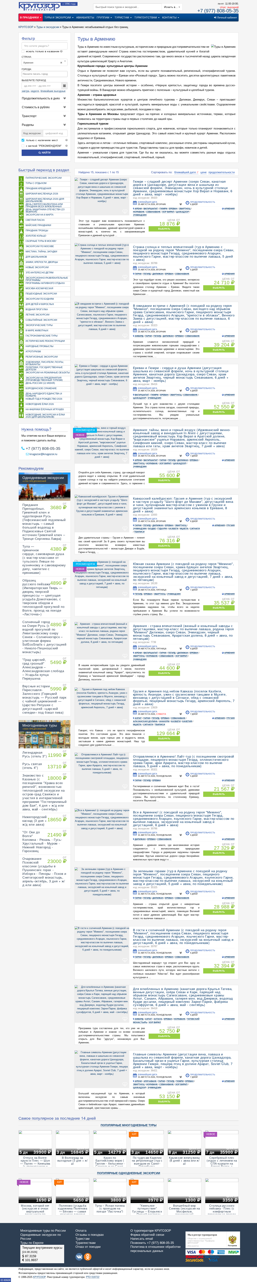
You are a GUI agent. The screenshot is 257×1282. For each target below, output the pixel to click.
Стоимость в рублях (36, 107)
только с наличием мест (41, 140)
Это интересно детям (39, 272)
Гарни (138, 274)
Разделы (28, 125)
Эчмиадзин (140, 215)
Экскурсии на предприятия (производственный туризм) (44, 379)
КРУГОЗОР (39, 1277)
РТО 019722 (92, 1277)
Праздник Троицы (37, 230)
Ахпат (138, 718)
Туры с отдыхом (33, 184)
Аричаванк (150, 1081)
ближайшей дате (185, 172)
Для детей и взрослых (40, 304)
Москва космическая (39, 288)
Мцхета (184, 528)
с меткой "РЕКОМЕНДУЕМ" (43, 145)
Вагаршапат (151, 208)
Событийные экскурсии (41, 320)
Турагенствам (85, 1243)
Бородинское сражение (41, 388)
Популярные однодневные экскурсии (128, 1173)
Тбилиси (139, 532)
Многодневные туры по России (43, 1230)
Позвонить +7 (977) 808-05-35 (152, 1243)
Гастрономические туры (42, 335)
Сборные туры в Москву (37, 242)
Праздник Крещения (38, 188)
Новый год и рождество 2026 (44, 399)
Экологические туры (39, 325)
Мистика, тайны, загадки (41, 251)
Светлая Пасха (35, 220)
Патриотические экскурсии (41, 179)
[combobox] (45, 74)
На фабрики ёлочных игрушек (45, 409)
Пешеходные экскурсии (41, 293)
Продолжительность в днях (41, 98)
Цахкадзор (182, 212)
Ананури (164, 721)
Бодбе (152, 528)
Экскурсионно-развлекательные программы (47, 279)
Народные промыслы (39, 346)
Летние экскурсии (37, 314)
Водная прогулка (37, 309)
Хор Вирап (168, 212)
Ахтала (158, 1019)
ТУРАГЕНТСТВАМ (146, 17)
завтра (25, 91)
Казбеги (173, 528)
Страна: (27, 57)
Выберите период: (34, 80)
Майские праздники (38, 225)
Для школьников (36, 257)
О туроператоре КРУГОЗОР (150, 1230)
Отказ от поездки (88, 1247)
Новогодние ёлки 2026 (40, 404)
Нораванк (138, 212)
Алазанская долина (145, 721)
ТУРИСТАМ (122, 17)
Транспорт (29, 116)
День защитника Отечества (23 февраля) (45, 210)
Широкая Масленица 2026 (42, 193)
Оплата (80, 1230)
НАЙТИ (45, 152)
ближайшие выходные (52, 91)
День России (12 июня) (40, 383)
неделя (35, 91)
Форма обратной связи (147, 1235)
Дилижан (157, 274)
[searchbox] (44, 74)
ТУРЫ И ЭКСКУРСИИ (58, 17)
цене (203, 172)
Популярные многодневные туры (129, 1125)
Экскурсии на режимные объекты (48, 372)
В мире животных (37, 330)
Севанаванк (153, 212)
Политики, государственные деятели (44, 368)
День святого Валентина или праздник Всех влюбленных (44, 205)
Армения (229, 208)
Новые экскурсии (37, 267)
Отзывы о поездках (89, 1235)
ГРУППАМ (103, 17)
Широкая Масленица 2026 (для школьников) (45, 200)
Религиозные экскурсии (42, 356)
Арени (138, 208)
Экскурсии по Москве (40, 246)
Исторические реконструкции (45, 341)
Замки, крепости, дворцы (42, 262)
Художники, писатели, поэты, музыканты (45, 363)
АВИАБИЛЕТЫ (85, 17)
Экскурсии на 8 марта (39, 214)
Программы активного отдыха (45, 283)
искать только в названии (42, 51)
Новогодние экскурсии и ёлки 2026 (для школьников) (45, 415)
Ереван (173, 208)
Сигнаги (195, 528)
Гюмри (163, 208)
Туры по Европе (31, 1243)
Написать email (141, 1238)
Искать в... (171, 6)
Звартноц (184, 208)
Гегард (147, 274)
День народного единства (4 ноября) (44, 394)
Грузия (231, 525)
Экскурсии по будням (40, 299)
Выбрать (164, 229)
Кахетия (187, 721)
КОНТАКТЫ (169, 17)
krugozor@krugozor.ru (43, 454)
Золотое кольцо (32, 236)
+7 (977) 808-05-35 (218, 10)
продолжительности (221, 172)
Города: (27, 69)
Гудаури (162, 528)
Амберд (139, 336)
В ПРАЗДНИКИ (30, 17)
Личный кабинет (226, 17)
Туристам (82, 1238)
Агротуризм (33, 351)
